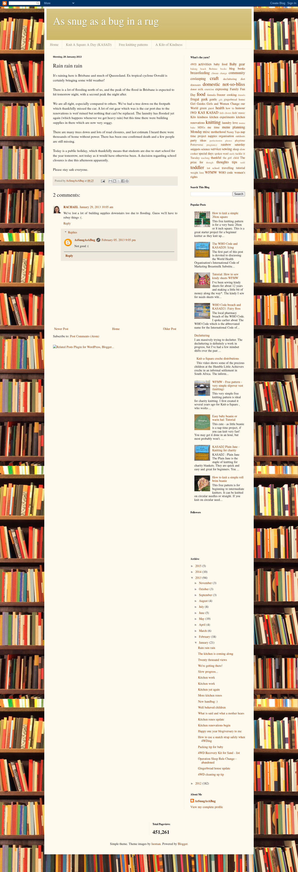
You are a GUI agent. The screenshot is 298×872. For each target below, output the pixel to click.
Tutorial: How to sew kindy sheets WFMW (225, 276)
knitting (213, 122)
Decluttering (202, 335)
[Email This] (110, 181)
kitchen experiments (222, 117)
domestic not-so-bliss (224, 84)
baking (193, 68)
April (202, 624)
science (205, 149)
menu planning (233, 126)
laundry (226, 123)
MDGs (201, 127)
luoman (156, 844)
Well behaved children (212, 707)
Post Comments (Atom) (84, 336)
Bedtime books (217, 68)
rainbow (226, 144)
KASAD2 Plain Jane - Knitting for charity (226, 448)
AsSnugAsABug (84, 240)
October (204, 589)
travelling (228, 168)
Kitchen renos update (211, 719)
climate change (219, 73)
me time (213, 127)
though (209, 162)
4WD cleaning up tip (211, 774)
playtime (240, 140)
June (202, 613)
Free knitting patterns (133, 44)
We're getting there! (210, 665)
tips (234, 161)
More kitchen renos (210, 695)
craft (214, 78)
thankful (216, 157)
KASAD (212, 112)
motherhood (218, 132)
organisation (226, 136)
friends (241, 95)
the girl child (231, 158)
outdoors (240, 136)
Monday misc (200, 131)
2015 (198, 566)
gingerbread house (234, 99)
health (220, 107)
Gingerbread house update (214, 768)
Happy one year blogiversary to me (219, 731)
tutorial (240, 168)
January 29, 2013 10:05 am (96, 207)
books (241, 68)
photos (228, 140)
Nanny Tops (233, 132)
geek (204, 99)
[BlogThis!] (114, 181)
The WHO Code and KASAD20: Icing (225, 245)
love (235, 123)
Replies (72, 232)
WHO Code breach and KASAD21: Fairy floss (226, 306)
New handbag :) (208, 701)
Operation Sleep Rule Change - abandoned (217, 760)
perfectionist (216, 140)
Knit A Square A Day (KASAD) (88, 44)
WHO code (226, 172)
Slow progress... (208, 671)
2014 (198, 572)
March (203, 631)
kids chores (225, 112)
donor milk (196, 89)
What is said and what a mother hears (221, 713)
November (206, 583)
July (202, 607)
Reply (67, 223)
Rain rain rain (206, 648)
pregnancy (212, 144)
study (232, 153)
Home (54, 44)
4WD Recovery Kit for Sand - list (219, 753)
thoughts (222, 161)
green (203, 108)
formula (211, 95)
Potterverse (196, 144)
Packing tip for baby (210, 747)
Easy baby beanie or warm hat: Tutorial (224, 418)
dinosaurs (195, 85)
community (237, 72)
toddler (197, 167)
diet (243, 79)
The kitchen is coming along (215, 653)
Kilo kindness (199, 117)
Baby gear (237, 63)
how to (230, 108)
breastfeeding (200, 72)
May (202, 619)
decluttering (230, 79)
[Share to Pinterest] (127, 181)
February (205, 636)
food (201, 94)
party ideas (198, 140)
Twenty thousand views (212, 660)
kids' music (238, 113)
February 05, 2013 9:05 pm (119, 240)
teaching (205, 157)
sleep (236, 149)
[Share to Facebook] (123, 181)
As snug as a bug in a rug (106, 21)
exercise (209, 89)
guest (211, 108)
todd (242, 162)
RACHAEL (70, 207)
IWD (193, 112)
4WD (193, 64)
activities (205, 63)
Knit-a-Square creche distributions (218, 358)
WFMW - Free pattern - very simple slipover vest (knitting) (227, 385)
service (216, 148)
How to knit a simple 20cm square (225, 215)
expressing (221, 89)
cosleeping (198, 78)
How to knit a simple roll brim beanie (227, 479)
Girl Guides (197, 104)
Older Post (169, 329)
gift (220, 99)
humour (240, 108)
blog (232, 68)
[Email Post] (103, 181)
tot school (213, 168)
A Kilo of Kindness (168, 44)
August (204, 601)
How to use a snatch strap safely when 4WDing (221, 739)
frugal (194, 99)
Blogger (182, 844)
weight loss (197, 172)
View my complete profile (206, 807)
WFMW (211, 172)
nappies (212, 136)
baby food (220, 64)
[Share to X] (118, 181)
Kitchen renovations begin (214, 725)
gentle (213, 99)
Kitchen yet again (209, 689)
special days (206, 153)
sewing (227, 148)
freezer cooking (226, 95)
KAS (201, 112)
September (206, 595)
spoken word (221, 153)
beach (203, 68)
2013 (198, 578)
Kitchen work (206, 677)
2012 (198, 783)
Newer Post (61, 329)
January (204, 642)
